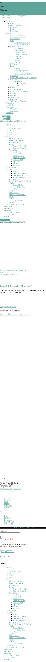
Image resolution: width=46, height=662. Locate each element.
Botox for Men (9, 524)
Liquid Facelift (9, 522)
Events (6, 504)
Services (7, 500)
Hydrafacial (8, 520)
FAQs (6, 502)
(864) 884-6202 (10, 6)
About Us (7, 498)
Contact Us (8, 508)
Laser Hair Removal (11, 274)
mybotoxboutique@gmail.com (14, 3)
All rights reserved (24, 527)
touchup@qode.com (6, 550)
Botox (6, 516)
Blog (1, 274)
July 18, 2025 (4, 272)
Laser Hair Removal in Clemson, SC (16, 286)
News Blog (8, 506)
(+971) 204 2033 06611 (7, 552)
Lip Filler (7, 518)
